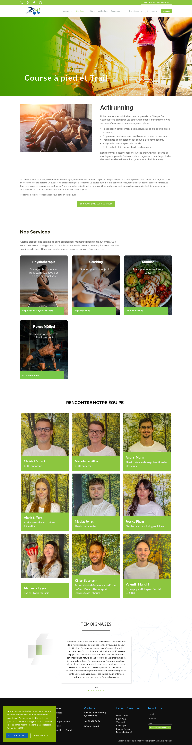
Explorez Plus (82, 310)
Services (80, 11)
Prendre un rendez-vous (156, 2)
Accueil (66, 11)
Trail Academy (135, 11)
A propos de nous (62, 721)
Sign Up (166, 11)
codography (149, 741)
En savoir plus (41, 735)
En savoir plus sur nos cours (96, 203)
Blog (92, 11)
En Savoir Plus (135, 310)
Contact (57, 725)
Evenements (116, 11)
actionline (103, 11)
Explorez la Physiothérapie (37, 310)
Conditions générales (64, 730)
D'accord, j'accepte (17, 735)
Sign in (154, 11)
